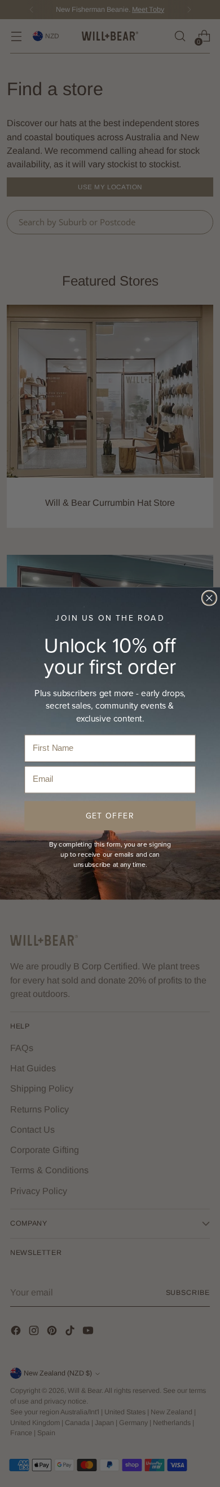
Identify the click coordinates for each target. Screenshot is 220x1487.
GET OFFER (110, 815)
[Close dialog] (209, 598)
